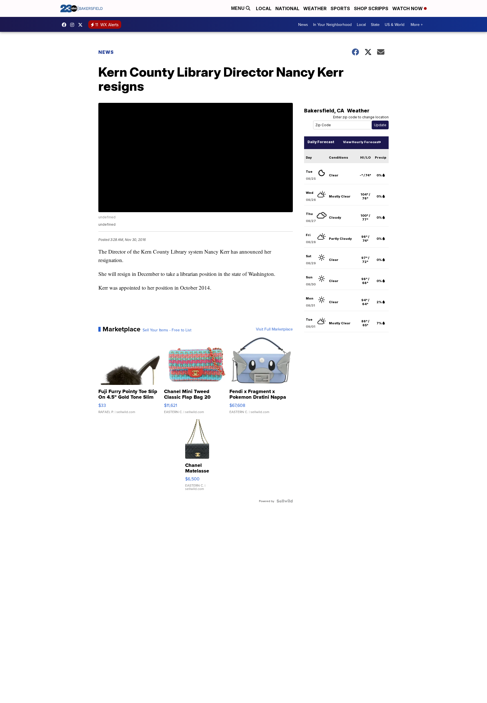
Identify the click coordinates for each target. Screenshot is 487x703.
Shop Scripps (371, 8)
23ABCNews (73, 25)
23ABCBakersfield (65, 25)
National (287, 8)
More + (417, 24)
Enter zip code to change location (361, 117)
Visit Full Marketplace (274, 329)
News (303, 24)
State (375, 24)
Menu (238, 8)
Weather (315, 8)
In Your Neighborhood (332, 24)
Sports (340, 8)
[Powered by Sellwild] (284, 501)
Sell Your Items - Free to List (167, 330)
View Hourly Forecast (361, 142)
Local (263, 8)
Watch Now (408, 8)
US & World (394, 24)
